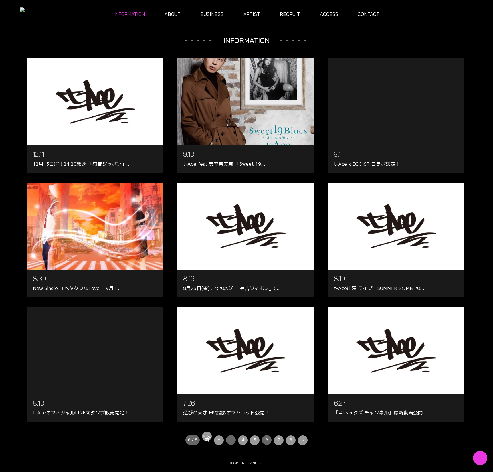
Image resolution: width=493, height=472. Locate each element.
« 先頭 (207, 437)
